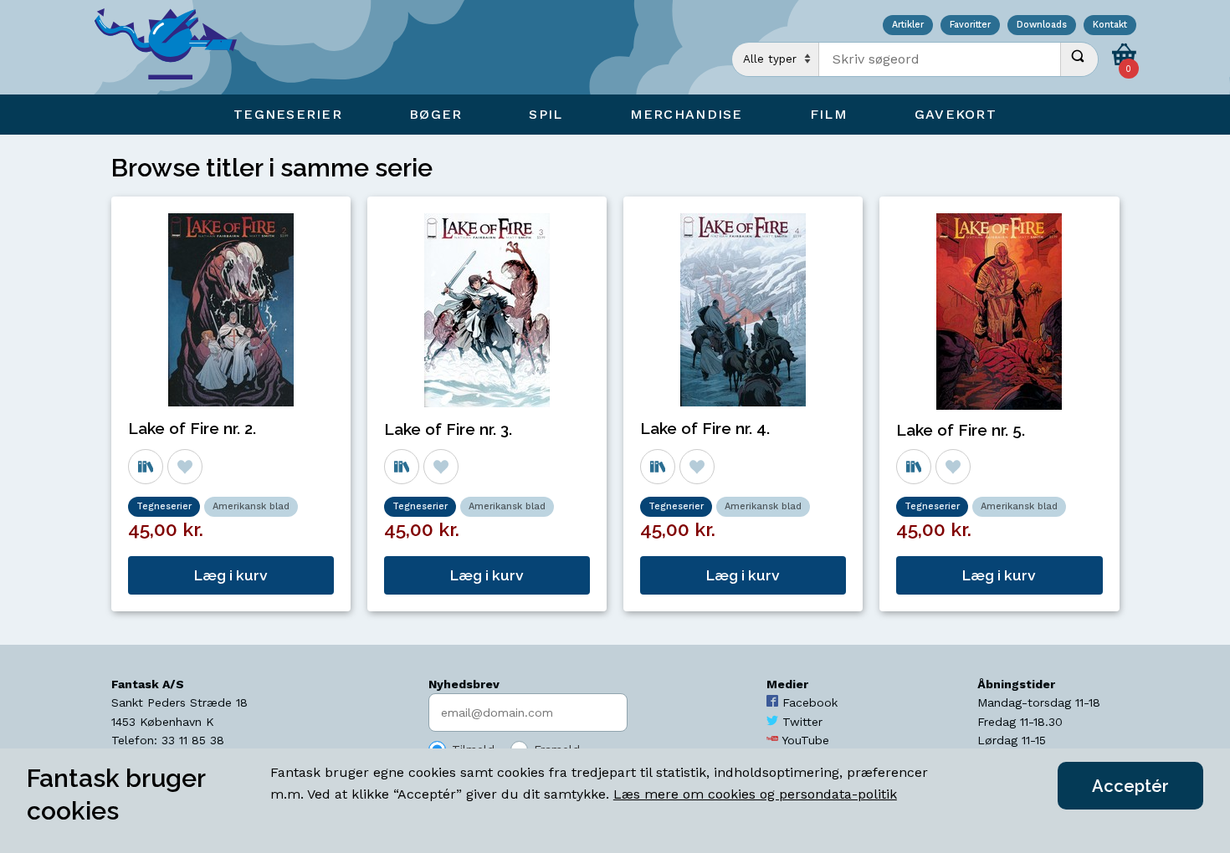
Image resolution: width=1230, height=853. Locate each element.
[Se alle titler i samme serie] (145, 466)
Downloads (1042, 25)
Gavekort (956, 114)
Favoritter (970, 25)
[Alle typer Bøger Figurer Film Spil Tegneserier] (775, 59)
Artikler (908, 25)
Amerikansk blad (251, 506)
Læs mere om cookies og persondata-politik (755, 794)
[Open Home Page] (174, 47)
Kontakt (1110, 25)
